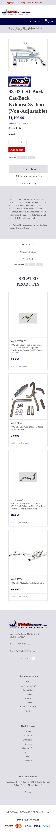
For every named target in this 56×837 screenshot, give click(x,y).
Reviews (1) (29, 183)
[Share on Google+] (25, 157)
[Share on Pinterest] (33, 157)
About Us (28, 736)
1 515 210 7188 (34, 21)
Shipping (28, 694)
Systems (32, 252)
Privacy (28, 698)
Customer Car (28, 748)
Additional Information (28, 176)
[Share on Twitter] (22, 157)
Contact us (28, 760)
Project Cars (28, 690)
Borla (18, 128)
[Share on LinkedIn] (29, 157)
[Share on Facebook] (18, 157)
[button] (25, 43)
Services (28, 744)
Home (10, 28)
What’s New (28, 740)
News (28, 756)
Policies (28, 682)
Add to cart (16, 149)
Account (28, 752)
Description (29, 169)
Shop (18, 28)
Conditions (28, 702)
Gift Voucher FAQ (28, 707)
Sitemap (28, 792)
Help (28, 711)
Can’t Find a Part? (28, 686)
